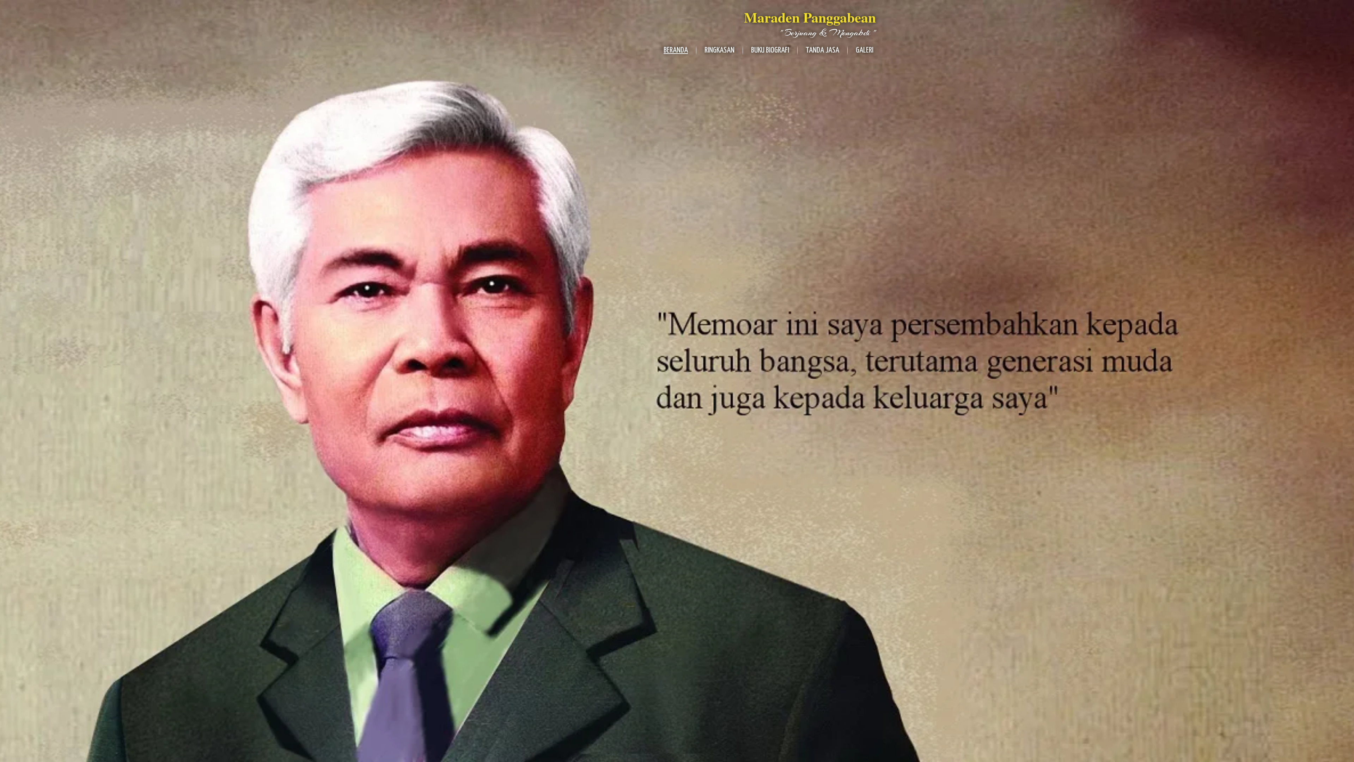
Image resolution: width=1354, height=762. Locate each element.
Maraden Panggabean (810, 17)
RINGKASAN (719, 50)
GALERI (864, 50)
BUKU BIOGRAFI (770, 50)
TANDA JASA (822, 50)
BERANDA (676, 50)
